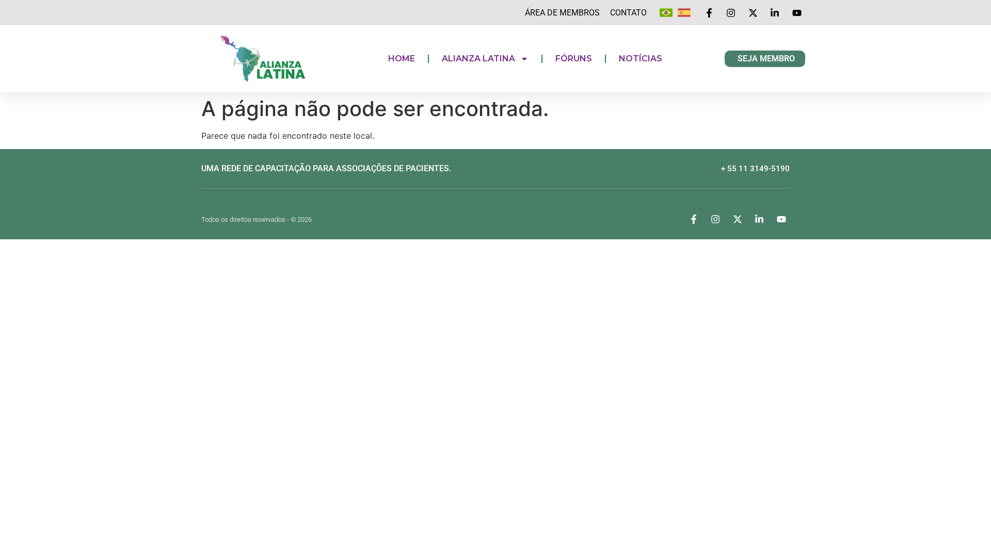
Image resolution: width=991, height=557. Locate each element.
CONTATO (628, 13)
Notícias (640, 58)
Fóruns (573, 58)
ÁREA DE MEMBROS (562, 13)
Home (401, 58)
